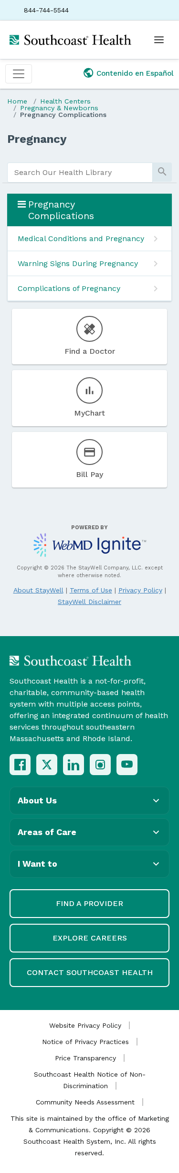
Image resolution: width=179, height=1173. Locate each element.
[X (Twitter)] (46, 764)
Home (17, 101)
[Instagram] (100, 764)
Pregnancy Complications (63, 114)
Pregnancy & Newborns (59, 108)
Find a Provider (89, 903)
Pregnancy (37, 139)
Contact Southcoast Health (90, 972)
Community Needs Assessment (85, 1102)
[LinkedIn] (73, 764)
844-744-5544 (46, 10)
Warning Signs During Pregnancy (78, 263)
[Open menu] (158, 39)
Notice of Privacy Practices (85, 1041)
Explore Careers (90, 937)
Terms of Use (91, 590)
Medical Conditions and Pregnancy (81, 238)
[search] (80, 172)
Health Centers (65, 101)
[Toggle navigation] (18, 73)
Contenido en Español (135, 73)
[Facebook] (20, 764)
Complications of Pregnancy (69, 288)
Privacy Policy (140, 590)
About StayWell (38, 590)
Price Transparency (85, 1058)
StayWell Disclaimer (89, 601)
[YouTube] (126, 764)
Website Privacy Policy (85, 1025)
